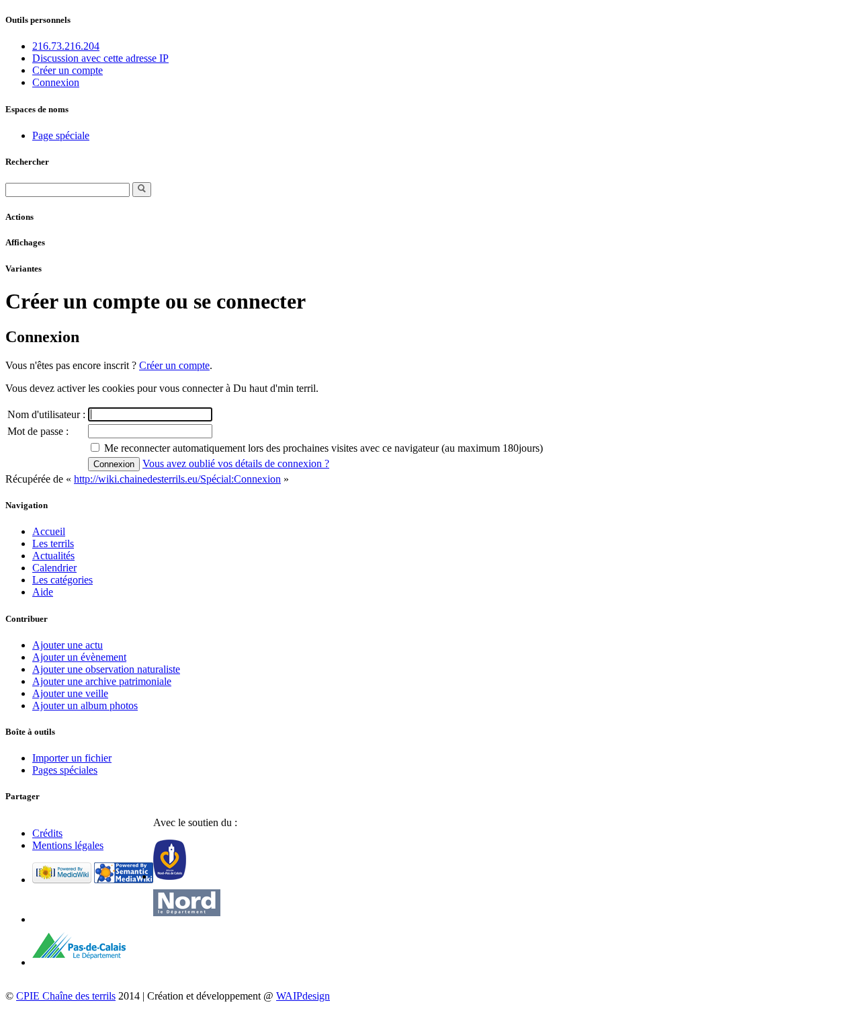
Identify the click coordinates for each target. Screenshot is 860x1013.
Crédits (47, 833)
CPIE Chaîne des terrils (66, 996)
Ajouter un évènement (79, 657)
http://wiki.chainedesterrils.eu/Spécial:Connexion (177, 479)
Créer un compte (67, 70)
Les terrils (53, 543)
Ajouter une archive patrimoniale (101, 681)
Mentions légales (67, 845)
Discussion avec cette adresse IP (100, 58)
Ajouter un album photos (85, 705)
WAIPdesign (303, 996)
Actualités (53, 555)
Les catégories (62, 579)
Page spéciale (60, 135)
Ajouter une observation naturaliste (106, 669)
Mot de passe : (38, 431)
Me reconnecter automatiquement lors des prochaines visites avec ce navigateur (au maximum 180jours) (323, 448)
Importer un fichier (72, 758)
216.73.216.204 (65, 46)
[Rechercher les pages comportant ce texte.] (141, 189)
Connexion (55, 82)
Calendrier (54, 567)
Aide (42, 592)
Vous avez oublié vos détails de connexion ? (235, 463)
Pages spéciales (64, 770)
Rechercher (27, 162)
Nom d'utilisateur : (46, 414)
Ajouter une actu (67, 645)
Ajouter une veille (70, 693)
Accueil (48, 531)
